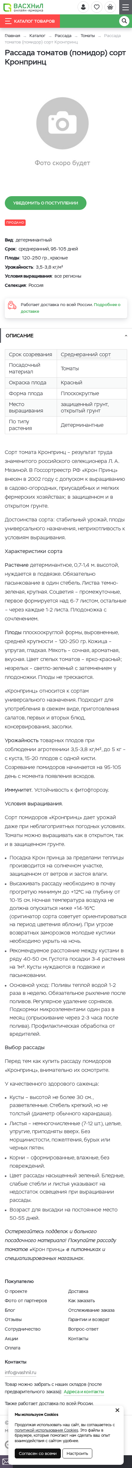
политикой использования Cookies (46, 1430)
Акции (11, 1338)
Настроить (77, 1453)
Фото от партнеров (26, 1300)
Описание (20, 336)
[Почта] (6, 1461)
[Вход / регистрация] (83, 7)
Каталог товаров (34, 21)
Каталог (37, 35)
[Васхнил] (23, 7)
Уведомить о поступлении (45, 203)
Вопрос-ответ (83, 1329)
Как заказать (81, 1300)
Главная (12, 35)
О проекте (16, 1291)
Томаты (88, 35)
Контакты (78, 1338)
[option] (62, 132)
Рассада (63, 35)
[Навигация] (125, 7)
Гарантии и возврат (89, 1319)
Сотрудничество (23, 1329)
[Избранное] (97, 7)
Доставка (78, 1291)
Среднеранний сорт (86, 354)
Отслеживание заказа (91, 1310)
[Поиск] (124, 21)
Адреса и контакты (84, 1392)
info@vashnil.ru (20, 1372)
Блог (10, 1310)
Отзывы (13, 1319)
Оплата (12, 1348)
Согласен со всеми (38, 1453)
